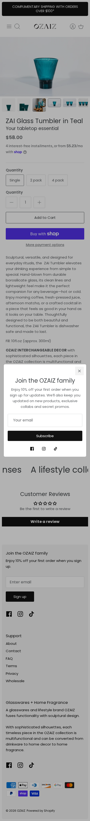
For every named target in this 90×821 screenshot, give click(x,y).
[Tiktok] (55, 449)
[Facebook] (32, 449)
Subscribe (45, 435)
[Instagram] (43, 449)
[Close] (79, 371)
